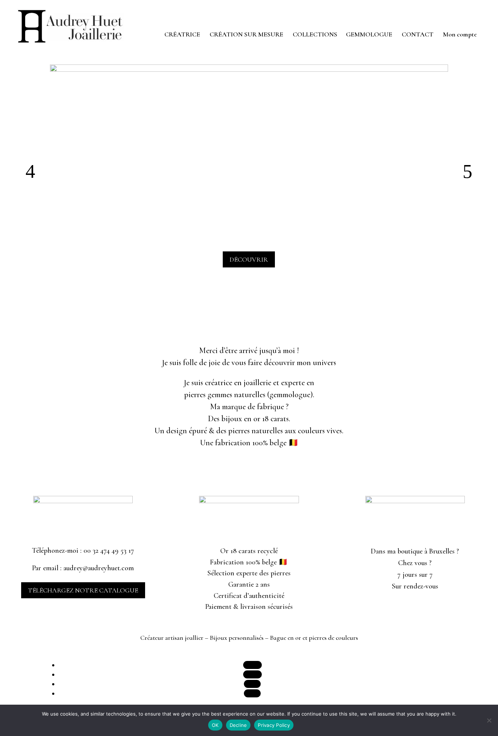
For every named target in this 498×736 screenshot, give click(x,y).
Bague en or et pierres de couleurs (314, 638)
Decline (238, 725)
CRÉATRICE (182, 35)
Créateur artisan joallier (171, 638)
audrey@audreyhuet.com (98, 568)
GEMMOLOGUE (369, 35)
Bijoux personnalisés (237, 638)
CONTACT (417, 35)
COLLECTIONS (315, 35)
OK (215, 725)
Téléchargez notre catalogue (83, 590)
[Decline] (489, 720)
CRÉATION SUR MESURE (246, 35)
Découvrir (249, 259)
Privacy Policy (274, 725)
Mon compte (460, 35)
